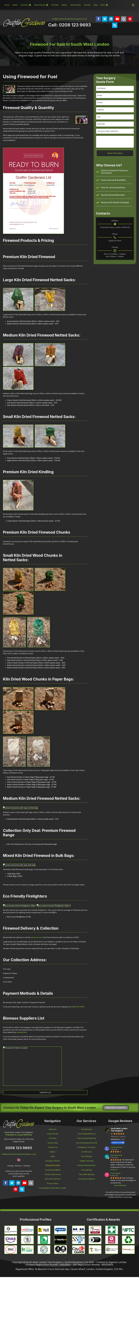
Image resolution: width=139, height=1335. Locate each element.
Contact (87, 5)
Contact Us (45, 1092)
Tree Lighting (86, 1170)
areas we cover (37, 937)
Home (6, 5)
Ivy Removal (86, 1152)
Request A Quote (116, 1107)
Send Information (115, 153)
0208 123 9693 (78, 1007)
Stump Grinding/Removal (86, 1143)
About (15, 5)
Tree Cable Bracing (86, 1174)
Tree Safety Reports (86, 1179)
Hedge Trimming (86, 1161)
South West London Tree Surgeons (119, 1129)
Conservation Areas (52, 1174)
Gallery (64, 5)
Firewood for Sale (52, 1165)
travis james (115, 1173)
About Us (52, 1129)
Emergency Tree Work (86, 1147)
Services (24, 5)
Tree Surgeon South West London (52, 1188)
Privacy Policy (53, 1183)
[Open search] (133, 5)
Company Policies (52, 1161)
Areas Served (39, 5)
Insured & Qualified (52, 1170)
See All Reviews (120, 1185)
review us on (117, 1142)
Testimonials (75, 5)
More (103, 5)
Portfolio (55, 5)
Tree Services (86, 1129)
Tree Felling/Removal (86, 1134)
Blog (95, 5)
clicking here (22, 1032)
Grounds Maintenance (86, 1165)
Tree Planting (86, 1156)
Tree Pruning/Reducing (86, 1138)
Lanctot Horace (116, 1147)
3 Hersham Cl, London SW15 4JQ (18, 1135)
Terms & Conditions (53, 1179)
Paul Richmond (116, 1155)
